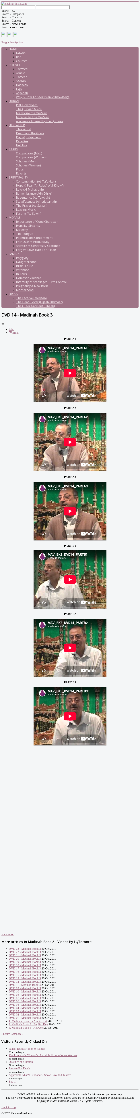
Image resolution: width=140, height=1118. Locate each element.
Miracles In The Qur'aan (32, 117)
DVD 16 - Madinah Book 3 (25, 971)
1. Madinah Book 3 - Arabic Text (28, 1021)
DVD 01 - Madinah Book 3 (25, 1017)
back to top (7, 934)
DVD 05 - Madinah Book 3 (25, 1004)
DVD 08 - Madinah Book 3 (25, 994)
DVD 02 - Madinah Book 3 (25, 1014)
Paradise (22, 141)
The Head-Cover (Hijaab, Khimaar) (39, 302)
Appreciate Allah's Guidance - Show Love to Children (40, 1075)
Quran (14, 101)
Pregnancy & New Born (32, 286)
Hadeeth (22, 85)
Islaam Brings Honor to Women (27, 1048)
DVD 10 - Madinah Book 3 (25, 991)
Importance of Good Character (37, 222)
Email (15, 332)
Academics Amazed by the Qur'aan (39, 121)
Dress (13, 294)
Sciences (15, 65)
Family (14, 254)
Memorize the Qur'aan (31, 113)
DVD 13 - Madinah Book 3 (25, 978)
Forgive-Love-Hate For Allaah (36, 250)
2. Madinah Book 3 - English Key (28, 1024)
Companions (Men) (29, 153)
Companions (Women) (31, 157)
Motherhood (25, 290)
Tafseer (21, 77)
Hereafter (17, 125)
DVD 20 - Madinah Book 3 (25, 958)
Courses (21, 61)
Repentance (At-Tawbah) (33, 197)
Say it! (12, 1081)
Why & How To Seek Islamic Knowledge (42, 97)
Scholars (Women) (28, 165)
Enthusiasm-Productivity (32, 242)
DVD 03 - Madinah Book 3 (25, 1011)
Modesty (22, 230)
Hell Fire (21, 145)
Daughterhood (26, 262)
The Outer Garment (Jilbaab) (35, 306)
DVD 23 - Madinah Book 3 (25, 948)
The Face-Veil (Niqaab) (31, 298)
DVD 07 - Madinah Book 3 (25, 998)
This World (23, 129)
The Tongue (24, 234)
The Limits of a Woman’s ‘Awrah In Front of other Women (43, 1055)
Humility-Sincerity (28, 226)
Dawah (21, 53)
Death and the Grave (30, 133)
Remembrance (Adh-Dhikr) (34, 193)
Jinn (18, 57)
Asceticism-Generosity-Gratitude (38, 246)
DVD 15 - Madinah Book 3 (25, 975)
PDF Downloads (27, 105)
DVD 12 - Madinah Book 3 (25, 981)
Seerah (21, 81)
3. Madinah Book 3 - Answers (26, 1027)
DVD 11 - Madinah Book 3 (25, 984)
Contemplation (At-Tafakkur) (36, 181)
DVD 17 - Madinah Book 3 (25, 968)
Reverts (21, 173)
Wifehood (22, 270)
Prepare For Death (19, 1068)
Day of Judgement (28, 137)
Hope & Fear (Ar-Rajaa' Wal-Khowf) (40, 185)
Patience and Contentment (34, 238)
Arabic (20, 73)
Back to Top (8, 1107)
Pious (20, 169)
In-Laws (21, 274)
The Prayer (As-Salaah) (31, 206)
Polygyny (22, 258)
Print (11, 329)
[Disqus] (70, 792)
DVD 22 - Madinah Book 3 (25, 952)
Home (13, 49)
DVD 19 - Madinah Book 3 (25, 961)
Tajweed (22, 69)
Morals (15, 218)
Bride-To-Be (24, 266)
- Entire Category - (12, 1033)
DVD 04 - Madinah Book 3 (25, 1007)
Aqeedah (22, 93)
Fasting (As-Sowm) (28, 214)
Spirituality (18, 177)
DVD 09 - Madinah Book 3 (25, 988)
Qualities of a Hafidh (21, 1061)
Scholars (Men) (26, 161)
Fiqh (19, 89)
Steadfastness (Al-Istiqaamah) (36, 202)
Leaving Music (26, 210)
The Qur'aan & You (29, 109)
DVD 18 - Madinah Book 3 (25, 965)
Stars (13, 149)
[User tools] (2, 323)
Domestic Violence (28, 278)
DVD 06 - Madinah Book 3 (25, 1001)
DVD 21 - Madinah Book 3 (25, 955)
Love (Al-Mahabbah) (30, 189)
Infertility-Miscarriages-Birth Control (41, 282)
